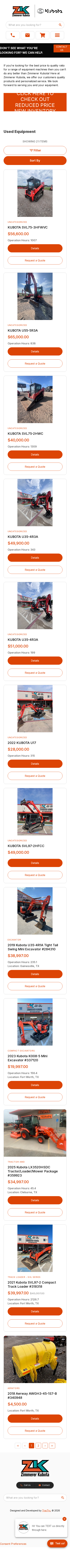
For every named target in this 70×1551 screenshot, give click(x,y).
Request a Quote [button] (35, 260)
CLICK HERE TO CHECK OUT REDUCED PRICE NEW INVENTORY (35, 102)
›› (52, 1445)
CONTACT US (61, 48)
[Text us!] (57, 1544)
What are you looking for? (24, 25)
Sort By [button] (35, 160)
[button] (13, 35)
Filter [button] (37, 150)
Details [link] (35, 248)
